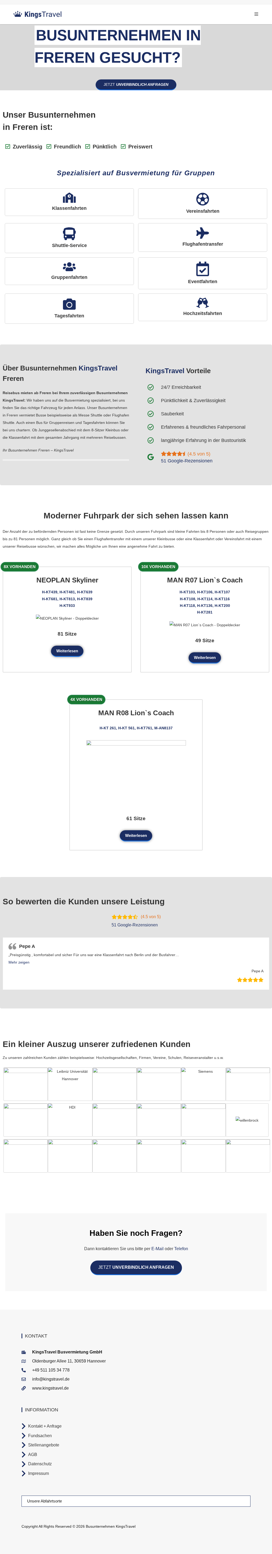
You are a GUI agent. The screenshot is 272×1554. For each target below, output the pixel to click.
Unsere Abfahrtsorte (44, 1501)
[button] (18, 962)
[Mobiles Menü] (256, 14)
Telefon (180, 1248)
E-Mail (157, 1248)
